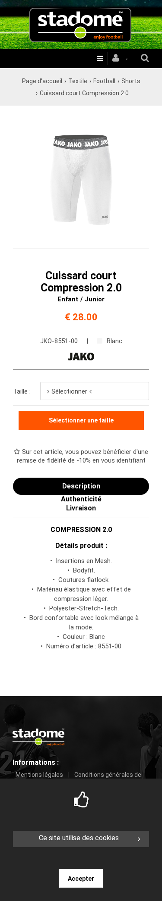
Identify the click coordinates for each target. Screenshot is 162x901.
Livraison (81, 508)
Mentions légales (39, 774)
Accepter (81, 878)
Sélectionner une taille (81, 420)
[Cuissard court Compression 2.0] (81, 117)
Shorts (130, 81)
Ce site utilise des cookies (79, 838)
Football (104, 81)
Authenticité (81, 499)
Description (81, 486)
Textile (77, 81)
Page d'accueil (42, 81)
